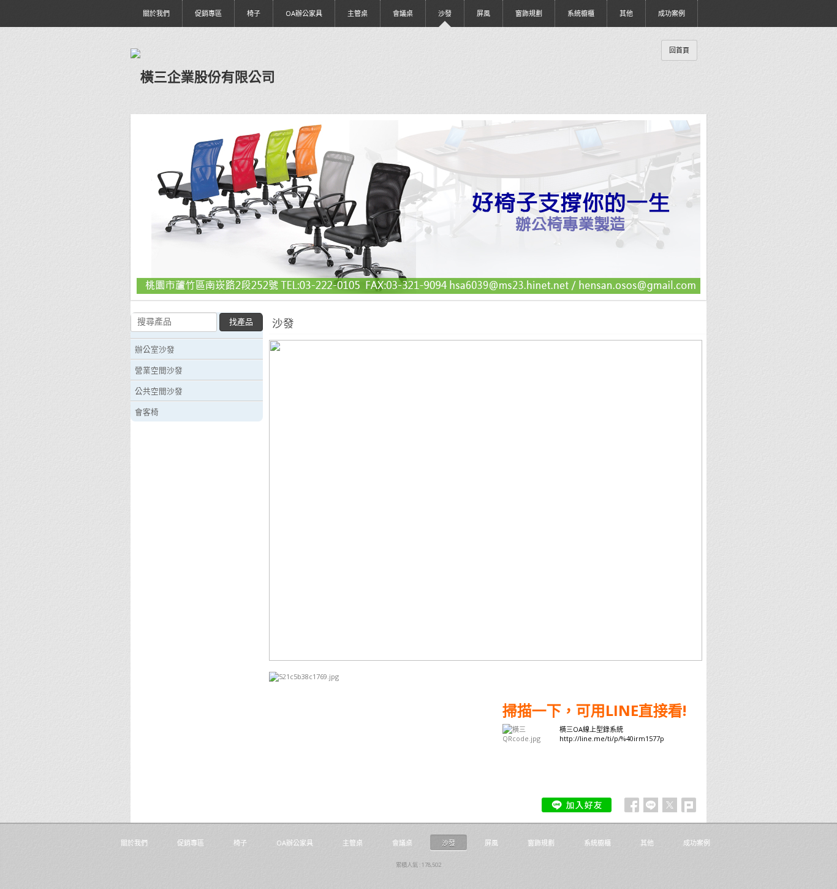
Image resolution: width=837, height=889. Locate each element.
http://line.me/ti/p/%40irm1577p (611, 738)
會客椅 (147, 411)
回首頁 (679, 50)
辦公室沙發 (155, 349)
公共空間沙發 (159, 390)
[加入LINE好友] (577, 805)
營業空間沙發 (159, 369)
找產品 (241, 321)
